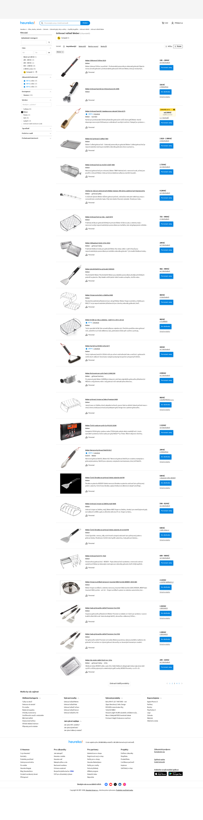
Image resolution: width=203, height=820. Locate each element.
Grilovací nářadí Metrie (71, 702)
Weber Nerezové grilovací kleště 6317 (98, 450)
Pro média (23, 765)
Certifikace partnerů (127, 762)
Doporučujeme (153, 698)
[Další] (182, 683)
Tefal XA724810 (110, 710)
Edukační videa (92, 774)
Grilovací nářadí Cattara (71, 707)
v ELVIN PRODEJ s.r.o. (167, 400)
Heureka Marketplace (94, 762)
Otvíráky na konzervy (29, 713)
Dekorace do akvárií (28, 705)
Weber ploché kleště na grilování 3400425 (99, 269)
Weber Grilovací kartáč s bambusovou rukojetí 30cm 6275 (105, 111)
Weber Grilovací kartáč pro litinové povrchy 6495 (102, 89)
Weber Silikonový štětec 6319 (95, 60)
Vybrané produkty (113, 698)
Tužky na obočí (27, 702)
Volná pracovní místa (27, 762)
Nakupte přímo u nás (60, 762)
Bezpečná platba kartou (62, 771)
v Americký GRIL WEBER (168, 478)
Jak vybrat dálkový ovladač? (73, 730)
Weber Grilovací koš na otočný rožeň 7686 (100, 165)
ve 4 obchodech (165, 63)
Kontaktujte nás (159, 752)
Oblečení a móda (152, 721)
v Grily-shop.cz (164, 530)
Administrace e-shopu (94, 753)
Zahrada (45, 29)
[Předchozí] (167, 683)
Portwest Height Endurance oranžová (118, 718)
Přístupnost (24, 777)
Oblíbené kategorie (30, 698)
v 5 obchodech (164, 219)
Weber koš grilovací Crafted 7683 (96, 139)
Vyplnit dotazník (159, 762)
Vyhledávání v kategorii (29, 38)
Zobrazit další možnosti (31, 124)
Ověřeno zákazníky (127, 753)
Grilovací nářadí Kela (70, 705)
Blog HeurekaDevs (26, 771)
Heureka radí (58, 759)
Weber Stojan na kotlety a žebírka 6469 (99, 295)
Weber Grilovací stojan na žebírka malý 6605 (100, 504)
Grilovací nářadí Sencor (71, 710)
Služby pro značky (93, 765)
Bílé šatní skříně (27, 718)
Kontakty (23, 756)
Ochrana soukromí (60, 768)
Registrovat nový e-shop (95, 756)
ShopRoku (124, 756)
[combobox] (60, 23)
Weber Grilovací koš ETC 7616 (95, 556)
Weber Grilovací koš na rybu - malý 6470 (99, 217)
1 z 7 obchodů (164, 118)
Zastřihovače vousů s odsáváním (33, 716)
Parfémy (150, 705)
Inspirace (124, 765)
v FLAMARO (163, 322)
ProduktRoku (125, 759)
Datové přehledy (92, 768)
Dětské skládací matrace (30, 724)
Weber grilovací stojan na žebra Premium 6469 (101, 399)
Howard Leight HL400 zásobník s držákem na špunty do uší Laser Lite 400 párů (122, 713)
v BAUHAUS (164, 608)
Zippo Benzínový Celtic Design (116, 705)
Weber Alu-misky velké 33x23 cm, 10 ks (98, 660)
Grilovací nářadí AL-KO (71, 713)
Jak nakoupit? (58, 753)
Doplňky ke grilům (73, 29)
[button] (33, 42)
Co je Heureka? (25, 753)
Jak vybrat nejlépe (71, 721)
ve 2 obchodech (165, 167)
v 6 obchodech (164, 297)
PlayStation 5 (151, 710)
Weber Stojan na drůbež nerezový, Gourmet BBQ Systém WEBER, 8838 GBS (111, 582)
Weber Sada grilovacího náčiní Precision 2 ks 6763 (102, 634)
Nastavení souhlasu (60, 765)
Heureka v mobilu (59, 756)
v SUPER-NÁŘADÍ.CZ (167, 582)
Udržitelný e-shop (127, 768)
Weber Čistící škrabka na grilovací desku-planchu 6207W (104, 478)
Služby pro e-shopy (93, 759)
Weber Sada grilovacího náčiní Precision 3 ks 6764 (102, 608)
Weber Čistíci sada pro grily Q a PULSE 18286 (100, 425)
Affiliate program (92, 771)
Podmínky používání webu (124, 790)
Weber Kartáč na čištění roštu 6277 (97, 346)
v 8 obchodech (164, 141)
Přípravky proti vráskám (30, 726)
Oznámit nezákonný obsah (29, 774)
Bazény (149, 707)
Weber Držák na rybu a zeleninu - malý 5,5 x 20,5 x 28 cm (104, 320)
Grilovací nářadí (84, 29)
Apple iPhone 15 (152, 702)
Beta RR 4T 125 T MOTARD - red (116, 702)
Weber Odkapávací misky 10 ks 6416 (97, 243)
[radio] (22, 81)
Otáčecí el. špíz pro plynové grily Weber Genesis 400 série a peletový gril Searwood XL (115, 191)
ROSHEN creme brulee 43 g (114, 707)
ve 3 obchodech (165, 193)
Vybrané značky (70, 698)
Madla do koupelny (28, 710)
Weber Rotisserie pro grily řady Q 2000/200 (100, 373)
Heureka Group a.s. (92, 790)
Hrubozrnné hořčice (28, 721)
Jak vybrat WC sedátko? (72, 725)
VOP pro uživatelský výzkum (63, 774)
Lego (149, 713)
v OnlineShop (164, 87)
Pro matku (25, 707)
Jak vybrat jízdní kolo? (71, 728)
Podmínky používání (26, 759)
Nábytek (150, 718)
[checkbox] (22, 57)
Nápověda (90, 777)
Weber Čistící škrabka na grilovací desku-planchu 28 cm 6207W (107, 530)
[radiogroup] (36, 84)
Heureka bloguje (25, 768)
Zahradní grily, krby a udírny (58, 29)
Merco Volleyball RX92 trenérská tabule (118, 716)
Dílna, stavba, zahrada (34, 29)
